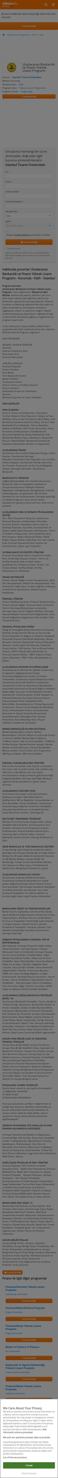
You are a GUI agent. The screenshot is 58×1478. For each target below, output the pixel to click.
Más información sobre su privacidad (25, 1431)
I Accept (29, 1465)
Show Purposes (29, 1473)
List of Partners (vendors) (15, 1457)
